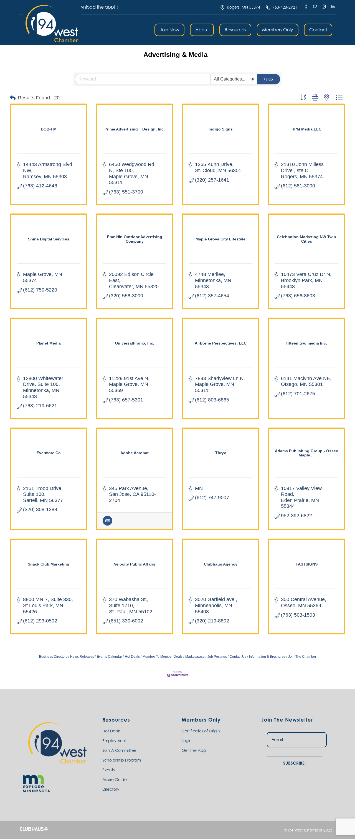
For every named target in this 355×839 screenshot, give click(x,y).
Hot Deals (132, 657)
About (202, 29)
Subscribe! (294, 762)
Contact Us (238, 657)
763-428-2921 (284, 7)
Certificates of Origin (201, 731)
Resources (235, 29)
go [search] (270, 79)
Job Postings (217, 657)
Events (108, 769)
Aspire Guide (114, 779)
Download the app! (94, 7)
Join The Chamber (302, 657)
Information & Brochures (267, 657)
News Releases (82, 657)
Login (187, 740)
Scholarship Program (121, 760)
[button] (52, 23)
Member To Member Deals (162, 657)
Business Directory (53, 657)
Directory (110, 789)
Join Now (169, 29)
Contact (318, 29)
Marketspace (195, 657)
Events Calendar (109, 657)
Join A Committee (119, 750)
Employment (114, 740)
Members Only (277, 29)
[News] (107, 524)
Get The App (194, 750)
